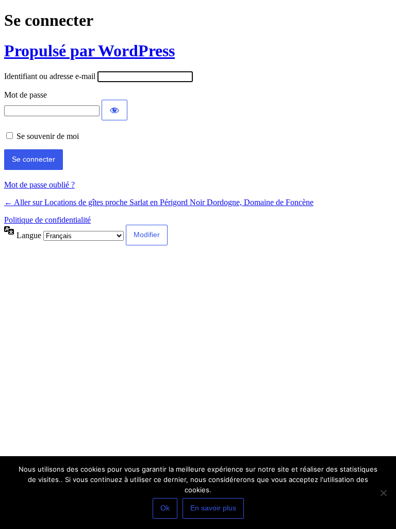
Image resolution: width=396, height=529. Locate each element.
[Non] (383, 493)
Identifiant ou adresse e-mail (49, 76)
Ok (165, 508)
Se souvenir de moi (47, 136)
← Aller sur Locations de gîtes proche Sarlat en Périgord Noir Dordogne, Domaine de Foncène (159, 202)
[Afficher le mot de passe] (114, 110)
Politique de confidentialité (47, 219)
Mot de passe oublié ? (39, 184)
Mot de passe (25, 94)
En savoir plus (213, 508)
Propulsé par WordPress (89, 50)
